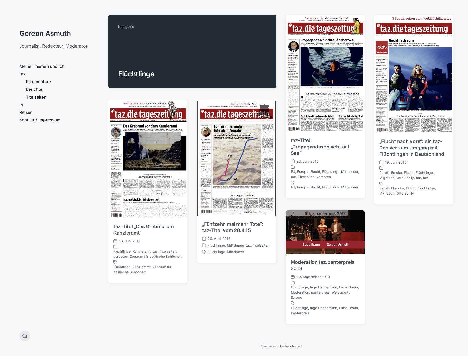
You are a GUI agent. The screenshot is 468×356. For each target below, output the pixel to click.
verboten (323, 177)
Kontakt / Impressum (40, 120)
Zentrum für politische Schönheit (156, 256)
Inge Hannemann (323, 287)
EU (293, 171)
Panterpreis (300, 313)
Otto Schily (405, 178)
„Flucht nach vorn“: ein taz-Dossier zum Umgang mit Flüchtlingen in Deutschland (411, 147)
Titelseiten (36, 97)
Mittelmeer (349, 171)
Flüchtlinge (330, 171)
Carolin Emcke (390, 172)
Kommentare (38, 81)
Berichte (34, 89)
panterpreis (320, 292)
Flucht (315, 171)
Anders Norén (290, 346)
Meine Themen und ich (42, 66)
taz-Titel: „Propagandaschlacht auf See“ (320, 147)
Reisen (26, 112)
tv (21, 104)
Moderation (300, 292)
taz (23, 73)
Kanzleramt (142, 251)
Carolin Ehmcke (391, 188)
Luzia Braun (348, 287)
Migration (386, 178)
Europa (302, 171)
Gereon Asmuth (45, 33)
